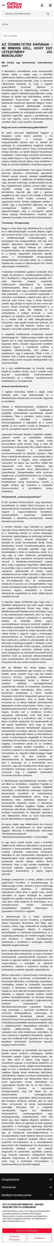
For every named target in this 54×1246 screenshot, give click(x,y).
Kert (7, 24)
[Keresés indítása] (47, 14)
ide (23, 1221)
